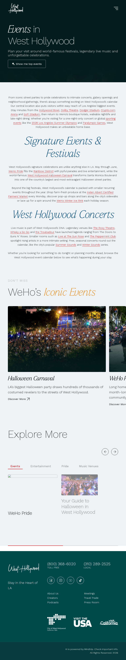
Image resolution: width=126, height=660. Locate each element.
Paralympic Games (94, 122)
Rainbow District (43, 171)
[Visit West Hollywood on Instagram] (60, 580)
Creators (52, 597)
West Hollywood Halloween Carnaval (50, 175)
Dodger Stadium (89, 110)
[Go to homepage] (16, 8)
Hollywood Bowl (49, 110)
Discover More (17, 399)
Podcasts (53, 602)
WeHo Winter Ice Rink (70, 200)
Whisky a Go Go (19, 232)
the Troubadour (44, 232)
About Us (52, 593)
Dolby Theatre (69, 110)
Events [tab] (15, 466)
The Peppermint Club (103, 236)
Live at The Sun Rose (71, 236)
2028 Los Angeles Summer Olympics (54, 122)
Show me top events (29, 63)
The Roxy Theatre (104, 227)
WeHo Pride (16, 171)
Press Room (91, 602)
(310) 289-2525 (97, 564)
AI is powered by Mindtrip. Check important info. (91, 649)
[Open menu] (116, 8)
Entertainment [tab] (41, 466)
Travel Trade (91, 597)
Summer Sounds (66, 244)
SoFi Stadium (32, 114)
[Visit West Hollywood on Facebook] (50, 580)
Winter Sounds (91, 244)
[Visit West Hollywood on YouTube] (70, 580)
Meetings (89, 593)
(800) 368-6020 (61, 564)
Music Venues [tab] (88, 466)
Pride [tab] (65, 466)
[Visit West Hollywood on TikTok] (80, 580)
